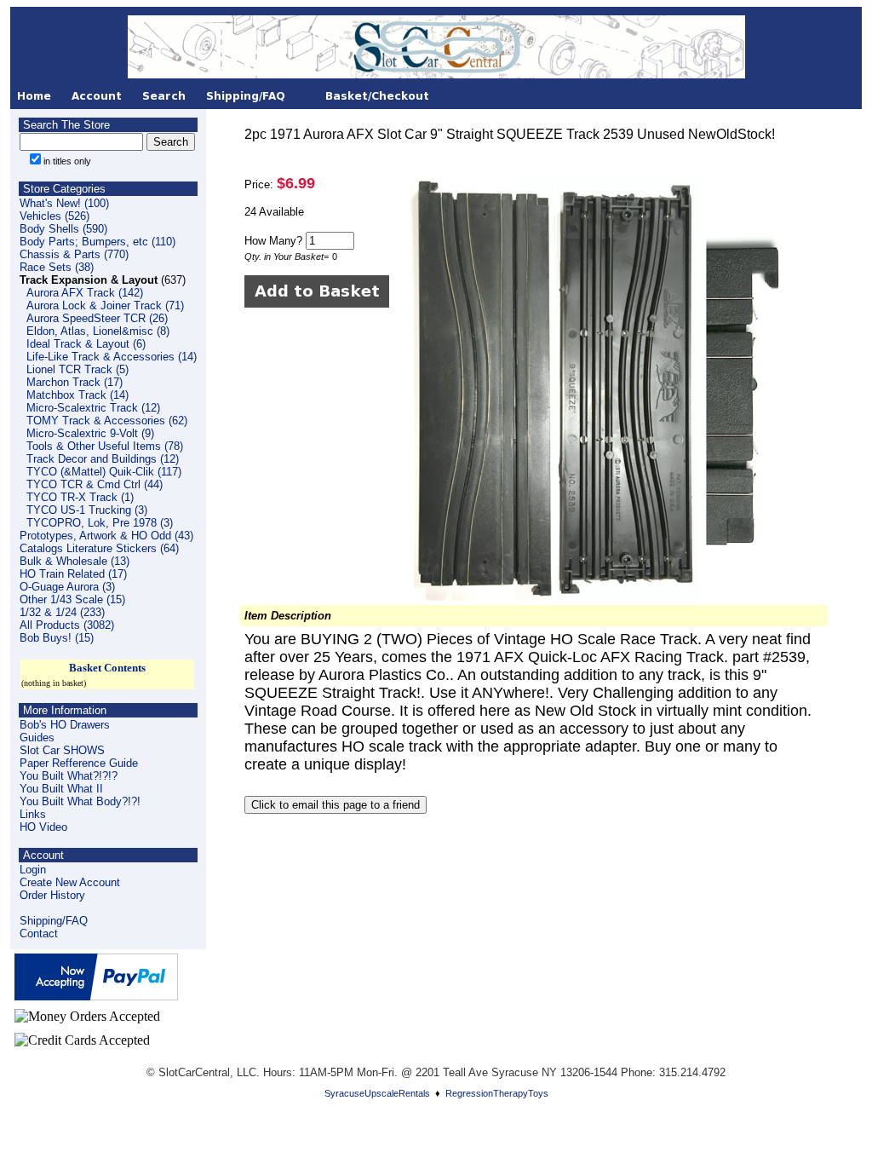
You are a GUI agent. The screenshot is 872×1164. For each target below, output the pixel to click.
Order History (52, 895)
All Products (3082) (67, 625)
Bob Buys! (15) (57, 637)
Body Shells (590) (63, 228)
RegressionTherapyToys (496, 1093)
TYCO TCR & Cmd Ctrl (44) (94, 484)
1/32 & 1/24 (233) (62, 612)
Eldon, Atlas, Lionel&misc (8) (97, 331)
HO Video (43, 827)
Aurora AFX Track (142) (84, 292)
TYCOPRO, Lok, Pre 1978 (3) (99, 522)
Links (33, 814)
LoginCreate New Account (70, 876)
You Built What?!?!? (69, 775)
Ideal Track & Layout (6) (86, 343)
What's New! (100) (64, 203)
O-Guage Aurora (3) (67, 586)
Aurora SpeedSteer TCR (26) (97, 318)
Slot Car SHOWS (62, 750)
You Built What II (61, 788)
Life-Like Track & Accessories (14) (111, 356)
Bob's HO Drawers (65, 724)
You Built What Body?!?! (80, 801)
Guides (37, 737)
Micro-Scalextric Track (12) (93, 407)
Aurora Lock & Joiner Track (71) (105, 305)
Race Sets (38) (57, 267)
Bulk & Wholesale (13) (74, 561)
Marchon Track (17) (74, 382)
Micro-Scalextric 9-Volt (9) (90, 433)
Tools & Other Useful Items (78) (104, 446)
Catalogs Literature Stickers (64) (99, 548)
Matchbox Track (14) (77, 395)
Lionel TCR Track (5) (77, 369)
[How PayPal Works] (96, 995)
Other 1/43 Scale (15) (72, 599)
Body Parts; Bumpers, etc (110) (97, 241)
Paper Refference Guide (79, 763)
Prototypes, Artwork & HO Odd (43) (106, 535)
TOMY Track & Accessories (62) (106, 420)
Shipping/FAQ (54, 920)
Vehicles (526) (54, 216)
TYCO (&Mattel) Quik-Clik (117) (103, 471)
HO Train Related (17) (73, 574)
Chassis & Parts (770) (74, 254)
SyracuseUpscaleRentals (377, 1093)
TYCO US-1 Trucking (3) (86, 510)
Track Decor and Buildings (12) (102, 458)
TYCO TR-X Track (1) (80, 497)
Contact (39, 933)
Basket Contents (107, 667)
